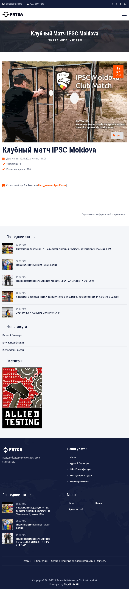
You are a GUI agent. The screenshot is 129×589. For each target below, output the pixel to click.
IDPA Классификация (13, 342)
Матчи (63, 39)
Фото (71, 503)
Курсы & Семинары (12, 335)
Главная (51, 39)
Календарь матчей (79, 481)
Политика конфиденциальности (77, 561)
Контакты (101, 561)
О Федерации (41, 561)
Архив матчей (76, 509)
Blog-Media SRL (72, 584)
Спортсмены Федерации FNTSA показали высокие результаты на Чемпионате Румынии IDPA (63, 249)
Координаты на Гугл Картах (52, 185)
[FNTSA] (13, 14)
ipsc (119, 135)
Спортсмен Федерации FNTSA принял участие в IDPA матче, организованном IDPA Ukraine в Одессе (67, 296)
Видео (98, 503)
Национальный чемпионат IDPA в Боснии (36, 264)
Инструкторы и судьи (13, 350)
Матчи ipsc (76, 39)
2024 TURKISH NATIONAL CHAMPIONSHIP (38, 312)
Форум (54, 561)
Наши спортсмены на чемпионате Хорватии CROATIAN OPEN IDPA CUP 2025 (55, 280)
